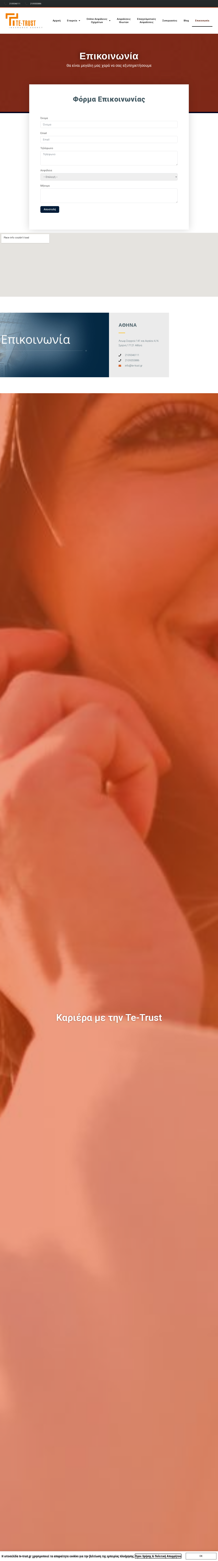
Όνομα (44, 118)
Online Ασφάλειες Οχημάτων (96, 21)
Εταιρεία (72, 20)
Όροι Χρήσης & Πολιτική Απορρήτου (158, 1556)
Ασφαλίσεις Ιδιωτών (124, 21)
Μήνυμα (45, 185)
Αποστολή (50, 209)
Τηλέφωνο (46, 148)
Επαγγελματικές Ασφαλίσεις (146, 21)
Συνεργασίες (169, 20)
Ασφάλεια (46, 170)
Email (43, 133)
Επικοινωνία (202, 20)
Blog (186, 20)
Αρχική (57, 20)
